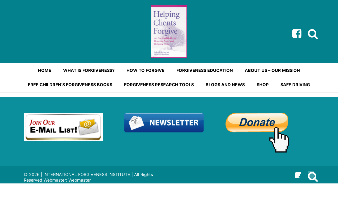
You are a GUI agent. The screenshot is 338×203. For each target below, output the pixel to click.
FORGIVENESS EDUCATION (204, 70)
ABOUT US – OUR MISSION (272, 70)
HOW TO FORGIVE (145, 70)
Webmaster (79, 180)
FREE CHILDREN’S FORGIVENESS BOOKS (70, 84)
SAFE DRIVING (295, 84)
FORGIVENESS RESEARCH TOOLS (159, 84)
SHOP (263, 84)
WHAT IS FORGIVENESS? (89, 70)
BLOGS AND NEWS (225, 84)
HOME (44, 70)
